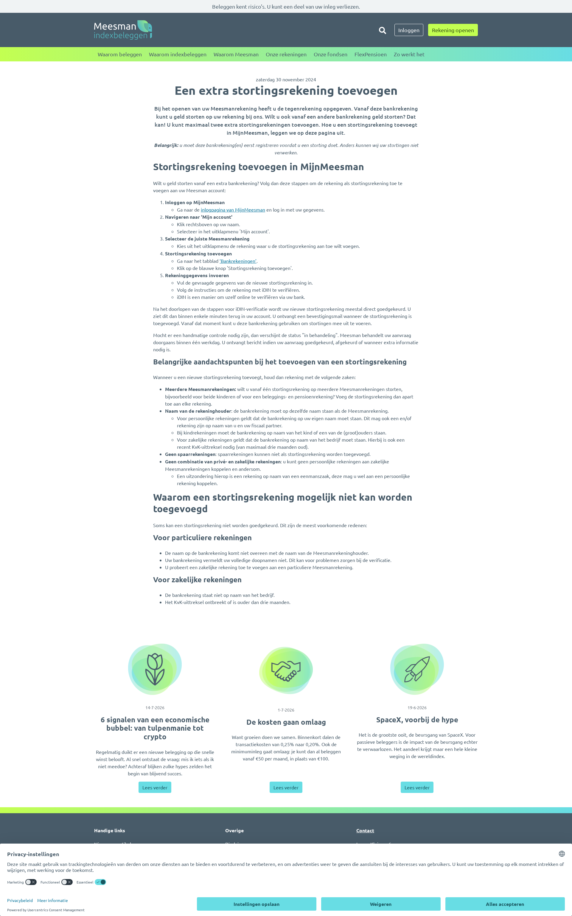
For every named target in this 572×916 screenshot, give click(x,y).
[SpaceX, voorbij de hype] (417, 669)
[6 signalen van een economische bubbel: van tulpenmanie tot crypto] (155, 669)
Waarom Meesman (236, 54)
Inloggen (408, 30)
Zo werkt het (409, 54)
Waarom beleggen (120, 54)
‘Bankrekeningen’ (238, 261)
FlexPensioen (371, 54)
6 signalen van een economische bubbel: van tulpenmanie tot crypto (155, 728)
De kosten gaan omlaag (286, 721)
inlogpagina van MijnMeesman (233, 209)
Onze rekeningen (286, 54)
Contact (365, 830)
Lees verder (154, 787)
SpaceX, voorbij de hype (417, 719)
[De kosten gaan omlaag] (286, 670)
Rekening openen (453, 30)
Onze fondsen (330, 54)
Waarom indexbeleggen (177, 54)
